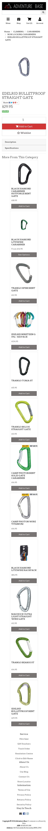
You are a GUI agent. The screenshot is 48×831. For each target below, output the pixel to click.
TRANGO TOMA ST (22, 380)
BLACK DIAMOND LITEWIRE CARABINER (21, 242)
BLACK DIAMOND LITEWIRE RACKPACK (24, 569)
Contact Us (24, 777)
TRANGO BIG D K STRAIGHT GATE (21, 428)
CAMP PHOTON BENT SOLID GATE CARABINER (23, 475)
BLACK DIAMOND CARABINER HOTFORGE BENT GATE (21, 192)
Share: (6, 103)
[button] (24, 22)
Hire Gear (24, 739)
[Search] (43, 12)
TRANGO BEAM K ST (22, 662)
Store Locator (24, 782)
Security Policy (24, 805)
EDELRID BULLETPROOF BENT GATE (23, 711)
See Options (24, 255)
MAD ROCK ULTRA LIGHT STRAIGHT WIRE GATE (21, 616)
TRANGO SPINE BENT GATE (23, 289)
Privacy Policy (24, 795)
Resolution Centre (24, 753)
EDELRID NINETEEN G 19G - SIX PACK (23, 335)
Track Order (24, 749)
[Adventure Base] (24, 5)
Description (10, 142)
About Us (24, 767)
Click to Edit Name (24, 758)
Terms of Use (24, 790)
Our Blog (24, 772)
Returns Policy (24, 800)
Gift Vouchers (24, 744)
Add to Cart (25, 126)
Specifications (12, 148)
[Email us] (20, 813)
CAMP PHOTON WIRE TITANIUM (23, 522)
